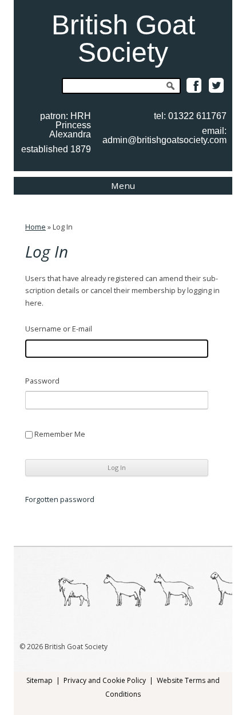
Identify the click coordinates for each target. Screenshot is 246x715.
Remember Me (59, 434)
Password (42, 381)
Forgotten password (59, 500)
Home (35, 227)
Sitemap (39, 680)
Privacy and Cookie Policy (105, 680)
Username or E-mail (58, 329)
